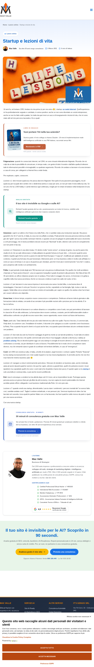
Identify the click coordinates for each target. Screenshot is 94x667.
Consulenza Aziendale (57, 608)
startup (86, 369)
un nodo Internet (69, 109)
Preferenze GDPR (47, 663)
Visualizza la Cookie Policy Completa (16, 637)
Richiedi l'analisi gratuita (29, 218)
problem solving (9, 341)
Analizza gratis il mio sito (30, 552)
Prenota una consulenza (64, 552)
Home (5, 25)
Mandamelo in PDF (34, 147)
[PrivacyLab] (14, 640)
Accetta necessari (47, 656)
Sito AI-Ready (29, 608)
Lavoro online (13, 25)
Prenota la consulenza (28, 431)
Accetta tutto (47, 648)
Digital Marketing (55, 612)
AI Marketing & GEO (32, 612)
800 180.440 (52, 558)
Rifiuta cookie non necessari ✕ (79, 616)
